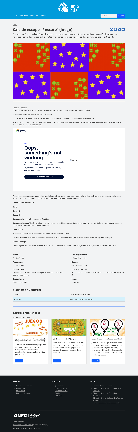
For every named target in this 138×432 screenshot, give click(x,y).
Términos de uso (61, 391)
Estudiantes (25, 282)
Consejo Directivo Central (102, 386)
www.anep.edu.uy (18, 421)
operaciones (24, 275)
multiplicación (25, 272)
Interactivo (75, 282)
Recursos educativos (29, 15)
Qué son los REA (61, 388)
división (16, 272)
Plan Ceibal (20, 391)
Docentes (16, 282)
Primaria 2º (17, 299)
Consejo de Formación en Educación (106, 403)
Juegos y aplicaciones (79, 265)
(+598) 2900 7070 (34, 428)
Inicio (16, 15)
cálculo (16, 275)
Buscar (121, 16)
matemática (58, 272)
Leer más (19, 361)
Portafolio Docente (23, 393)
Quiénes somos (60, 386)
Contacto (43, 15)
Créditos (58, 393)
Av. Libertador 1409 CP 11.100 (23, 425)
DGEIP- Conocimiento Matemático (81, 299)
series (34, 272)
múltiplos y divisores (45, 272)
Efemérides (20, 388)
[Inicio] (69, 7)
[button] (69, 71)
